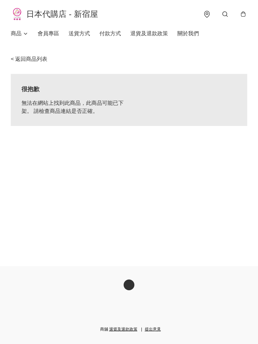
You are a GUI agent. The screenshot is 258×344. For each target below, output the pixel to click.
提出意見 (153, 329)
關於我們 (188, 33)
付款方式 (110, 33)
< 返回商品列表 (29, 59)
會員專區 (48, 33)
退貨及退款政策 (149, 33)
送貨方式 (79, 33)
